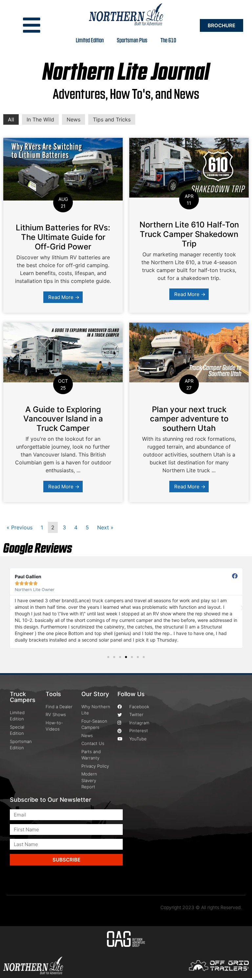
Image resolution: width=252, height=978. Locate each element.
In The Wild (40, 119)
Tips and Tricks (112, 119)
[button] (10, 608)
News (73, 119)
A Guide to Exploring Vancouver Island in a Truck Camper (63, 419)
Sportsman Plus (132, 39)
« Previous (19, 527)
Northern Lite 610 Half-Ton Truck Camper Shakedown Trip (189, 234)
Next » (105, 527)
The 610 (168, 39)
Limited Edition (90, 39)
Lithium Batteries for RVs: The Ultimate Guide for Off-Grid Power (63, 237)
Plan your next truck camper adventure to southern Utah (189, 419)
